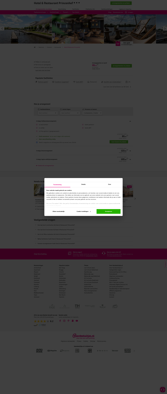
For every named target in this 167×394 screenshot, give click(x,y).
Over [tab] (109, 184)
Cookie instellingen (82, 211)
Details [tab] (83, 184)
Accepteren (108, 211)
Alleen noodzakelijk (59, 211)
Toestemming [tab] (57, 184)
